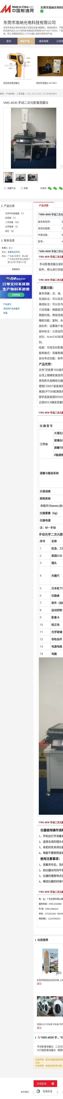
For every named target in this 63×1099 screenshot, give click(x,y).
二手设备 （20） (12, 222)
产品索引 (7, 304)
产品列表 (10, 93)
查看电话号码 (14, 252)
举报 (26, 188)
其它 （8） (10, 231)
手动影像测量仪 (45, 1046)
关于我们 (25, 1092)
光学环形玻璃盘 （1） (15, 213)
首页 (2, 93)
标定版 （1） (11, 217)
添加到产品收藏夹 (11, 308)
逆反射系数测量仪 (11, 83)
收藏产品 (11, 188)
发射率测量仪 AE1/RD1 (46, 83)
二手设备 (20, 93)
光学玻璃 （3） (12, 226)
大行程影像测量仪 (46, 1050)
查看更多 (16, 269)
